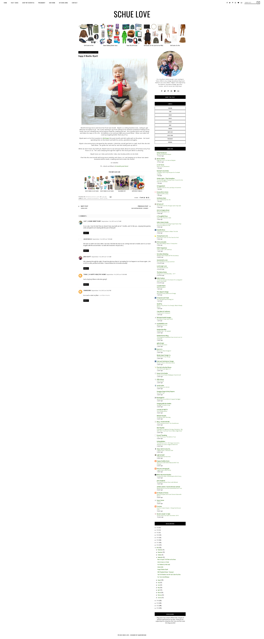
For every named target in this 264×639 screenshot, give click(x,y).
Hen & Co (159, 349)
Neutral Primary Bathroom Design (166, 293)
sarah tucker (160, 385)
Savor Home (160, 500)
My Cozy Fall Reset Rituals (164, 154)
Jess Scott (87, 257)
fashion (170, 108)
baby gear (170, 132)
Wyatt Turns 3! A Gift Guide (92, 191)
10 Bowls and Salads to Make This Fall (167, 231)
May (159, 587)
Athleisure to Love (162, 325)
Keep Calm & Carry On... (164, 449)
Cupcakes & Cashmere (163, 311)
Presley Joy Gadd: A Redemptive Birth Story (169, 476)
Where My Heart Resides (164, 475)
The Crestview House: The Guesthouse (168, 423)
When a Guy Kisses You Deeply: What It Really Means (169, 306)
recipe (170, 118)
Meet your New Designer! (164, 351)
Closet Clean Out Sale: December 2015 (168, 515)
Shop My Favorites (28, 3)
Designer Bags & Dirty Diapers (166, 391)
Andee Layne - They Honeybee (166, 178)
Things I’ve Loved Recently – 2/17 (166, 273)
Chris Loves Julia (161, 242)
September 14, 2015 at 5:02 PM (101, 290)
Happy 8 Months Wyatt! (162, 569)
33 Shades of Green (162, 493)
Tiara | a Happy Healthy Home (95, 274)
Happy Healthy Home (163, 461)
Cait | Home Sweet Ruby (92, 221)
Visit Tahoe (14, 3)
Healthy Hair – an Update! (164, 331)
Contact (75, 3)
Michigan (106, 138)
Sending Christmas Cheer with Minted (167, 482)
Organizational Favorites (164, 456)
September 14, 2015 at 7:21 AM (101, 256)
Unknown (87, 290)
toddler (170, 128)
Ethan (170, 122)
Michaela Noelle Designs (164, 317)
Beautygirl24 (160, 397)
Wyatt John (103, 198)
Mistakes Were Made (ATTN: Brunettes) (168, 255)
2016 (157, 545)
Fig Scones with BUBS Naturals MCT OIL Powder (168, 463)
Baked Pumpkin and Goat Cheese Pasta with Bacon (169, 495)
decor (170, 115)
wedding (170, 142)
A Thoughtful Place (162, 216)
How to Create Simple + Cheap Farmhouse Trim (169, 508)
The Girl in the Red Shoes (164, 367)
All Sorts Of (160, 204)
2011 (157, 608)
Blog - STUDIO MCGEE (163, 422)
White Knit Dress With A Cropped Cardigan (168, 399)
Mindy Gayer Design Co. (164, 355)
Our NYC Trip (160, 393)
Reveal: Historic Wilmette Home (166, 363)
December (160, 550)
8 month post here (121, 166)
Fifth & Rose (160, 379)
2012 (157, 605)
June (159, 585)
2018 (157, 540)
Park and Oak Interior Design (165, 361)
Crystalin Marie (161, 286)
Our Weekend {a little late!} (163, 564)
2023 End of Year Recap (163, 357)
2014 (157, 600)
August (159, 580)
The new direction (162, 344)
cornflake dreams (105, 295)
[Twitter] (165, 91)
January (160, 597)
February (160, 595)
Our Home (52, 3)
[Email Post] (110, 196)
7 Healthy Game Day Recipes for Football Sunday (168, 173)
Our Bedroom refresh (163, 387)
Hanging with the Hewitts (164, 403)
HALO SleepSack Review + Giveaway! (165, 572)
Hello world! (160, 381)
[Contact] (178, 91)
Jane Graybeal (161, 481)
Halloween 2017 (122, 191)
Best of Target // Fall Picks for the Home (166, 559)
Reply (86, 233)
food (170, 111)
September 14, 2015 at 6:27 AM (111, 221)
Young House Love (162, 236)
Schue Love (132, 14)
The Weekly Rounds (162, 267)
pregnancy (170, 139)
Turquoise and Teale (163, 298)
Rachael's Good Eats (163, 171)
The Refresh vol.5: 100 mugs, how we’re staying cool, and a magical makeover (168, 443)
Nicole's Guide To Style (163, 514)
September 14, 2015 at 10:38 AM (116, 274)
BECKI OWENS (161, 159)
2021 (157, 532)
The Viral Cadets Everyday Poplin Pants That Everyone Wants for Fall (169, 224)
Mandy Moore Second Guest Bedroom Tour (169, 488)
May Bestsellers (161, 287)
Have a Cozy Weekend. (163, 166)
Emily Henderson (162, 153)
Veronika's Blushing (162, 254)
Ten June (159, 506)
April (159, 590)
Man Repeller (160, 428)
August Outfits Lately (162, 193)
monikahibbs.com (162, 323)
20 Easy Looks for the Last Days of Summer (169, 187)
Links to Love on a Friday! (163, 562)
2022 (157, 530)
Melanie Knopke (161, 416)
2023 (157, 527)
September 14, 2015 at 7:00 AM (102, 239)
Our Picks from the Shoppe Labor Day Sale (169, 205)
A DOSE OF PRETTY (162, 410)
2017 (157, 542)
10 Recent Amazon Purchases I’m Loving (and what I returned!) (169, 280)
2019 (157, 537)
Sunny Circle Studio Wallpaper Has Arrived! (169, 375)
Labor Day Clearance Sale (164, 217)
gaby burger (160, 343)
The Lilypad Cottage (163, 292)
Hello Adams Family (162, 222)
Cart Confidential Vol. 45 (163, 199)
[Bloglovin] (175, 91)
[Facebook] (161, 91)
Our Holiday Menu (162, 411)
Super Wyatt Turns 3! (137, 191)
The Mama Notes (162, 272)
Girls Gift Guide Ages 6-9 (164, 369)
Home (5, 3)
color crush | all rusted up (164, 249)
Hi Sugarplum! (161, 186)
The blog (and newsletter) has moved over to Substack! (169, 337)
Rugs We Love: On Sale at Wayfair (166, 160)
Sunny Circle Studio (162, 373)
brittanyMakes (161, 441)
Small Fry (159, 304)
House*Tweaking (162, 435)
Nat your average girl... (163, 468)
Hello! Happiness (162, 248)
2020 (157, 535)
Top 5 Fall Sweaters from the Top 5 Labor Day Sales (169, 574)
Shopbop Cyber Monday (164, 417)
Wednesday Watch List (163, 212)
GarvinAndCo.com (162, 260)
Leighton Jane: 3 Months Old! (165, 450)
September (160, 557)
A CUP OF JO (160, 165)
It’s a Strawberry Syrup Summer (166, 261)
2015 (157, 547)
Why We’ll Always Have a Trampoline (167, 243)
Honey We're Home (162, 192)
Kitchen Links (63, 3)
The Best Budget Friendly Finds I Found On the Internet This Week (170, 180)
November (160, 552)
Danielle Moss (161, 230)
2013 (157, 603)
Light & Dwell (160, 455)
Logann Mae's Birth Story (164, 470)
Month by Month (93, 198)
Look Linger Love (162, 266)
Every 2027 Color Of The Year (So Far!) (168, 237)
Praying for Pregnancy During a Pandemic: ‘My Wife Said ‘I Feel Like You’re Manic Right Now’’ (170, 430)
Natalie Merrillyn (161, 329)
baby (85, 198)
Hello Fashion (161, 278)
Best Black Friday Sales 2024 (165, 319)
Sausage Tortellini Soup (163, 405)
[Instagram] (171, 91)
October (159, 555)
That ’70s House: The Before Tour (166, 437)
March (159, 592)
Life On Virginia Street (163, 210)
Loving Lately (160, 567)
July (159, 582)
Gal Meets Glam (161, 198)
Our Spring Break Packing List (165, 299)
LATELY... (159, 502)
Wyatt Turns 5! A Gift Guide (107, 191)
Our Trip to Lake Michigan (163, 577)
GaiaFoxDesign (142, 635)
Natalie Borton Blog (162, 336)
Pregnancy (41, 3)
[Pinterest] (168, 91)
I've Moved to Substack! (163, 313)
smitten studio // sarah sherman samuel (168, 487)
